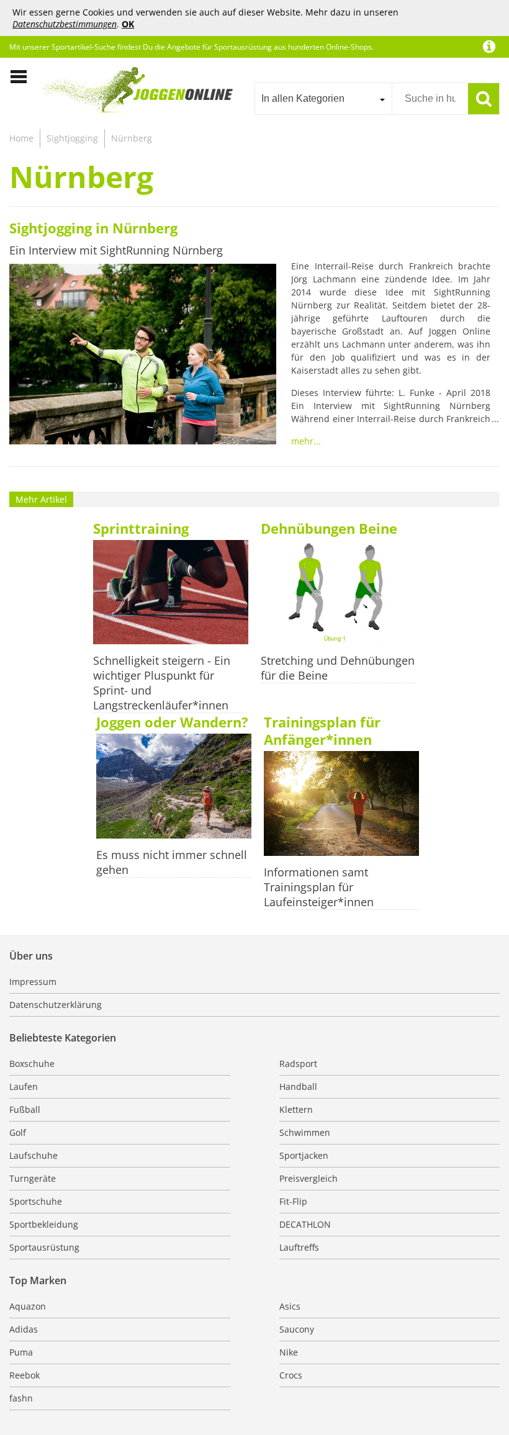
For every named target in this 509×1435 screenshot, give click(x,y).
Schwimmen (304, 1132)
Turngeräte (32, 1178)
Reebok (24, 1375)
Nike (288, 1352)
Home (21, 138)
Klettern (296, 1109)
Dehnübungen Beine (329, 528)
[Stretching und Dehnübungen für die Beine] (338, 593)
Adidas (23, 1329)
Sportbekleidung (43, 1224)
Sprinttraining (141, 528)
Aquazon (27, 1306)
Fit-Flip (293, 1201)
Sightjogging (72, 138)
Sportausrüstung (44, 1247)
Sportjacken (303, 1155)
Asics (289, 1306)
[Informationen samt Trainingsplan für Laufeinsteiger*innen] (341, 804)
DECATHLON (305, 1224)
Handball (298, 1086)
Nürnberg (131, 138)
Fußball (24, 1109)
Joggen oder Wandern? (172, 722)
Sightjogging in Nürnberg (93, 227)
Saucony (296, 1329)
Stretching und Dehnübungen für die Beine (338, 668)
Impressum (32, 981)
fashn (21, 1398)
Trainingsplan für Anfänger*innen (322, 730)
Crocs (290, 1375)
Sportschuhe (35, 1201)
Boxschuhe (32, 1063)
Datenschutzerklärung (55, 1004)
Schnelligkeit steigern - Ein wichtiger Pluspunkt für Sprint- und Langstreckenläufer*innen (161, 683)
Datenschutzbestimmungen (64, 24)
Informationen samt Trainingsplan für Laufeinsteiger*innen (319, 887)
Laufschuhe (33, 1155)
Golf (17, 1132)
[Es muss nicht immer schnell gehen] (173, 787)
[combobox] (323, 99)
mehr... (306, 441)
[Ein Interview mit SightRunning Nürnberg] (142, 356)
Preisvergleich (308, 1178)
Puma (21, 1352)
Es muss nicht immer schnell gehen (171, 862)
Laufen (23, 1086)
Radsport (298, 1063)
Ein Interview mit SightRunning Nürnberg (116, 250)
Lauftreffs (299, 1247)
